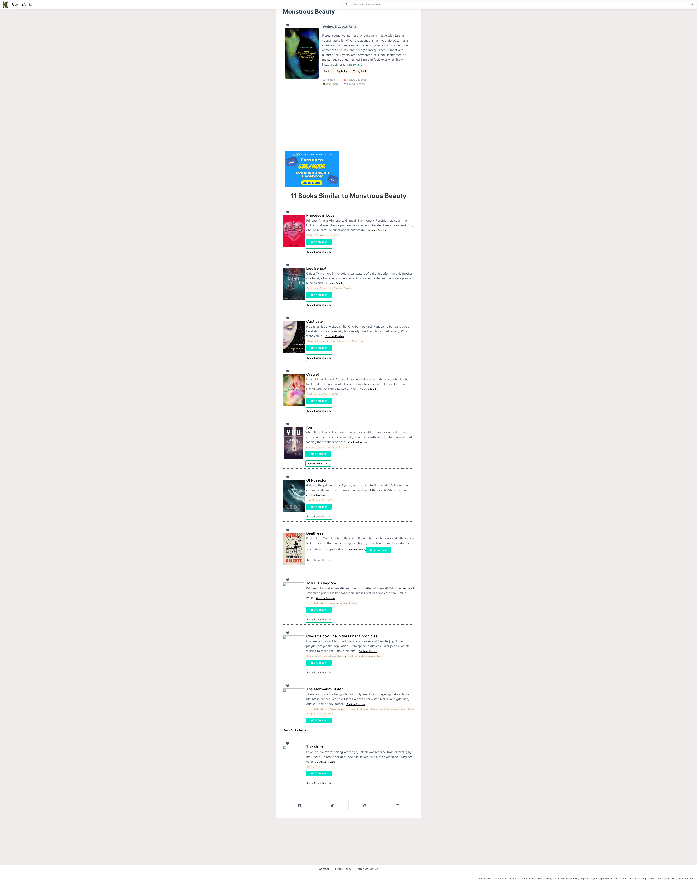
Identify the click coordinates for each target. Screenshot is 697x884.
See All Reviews (355, 83)
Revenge (348, 288)
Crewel (312, 374)
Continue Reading (377, 230)
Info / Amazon (319, 241)
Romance (320, 235)
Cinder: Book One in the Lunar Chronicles (342, 636)
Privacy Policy (342, 869)
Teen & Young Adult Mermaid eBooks (388, 709)
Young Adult (360, 71)
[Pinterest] (364, 805)
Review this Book (356, 79)
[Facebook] (299, 805)
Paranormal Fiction (334, 341)
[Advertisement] (348, 114)
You (308, 427)
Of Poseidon (316, 480)
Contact (324, 869)
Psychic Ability (313, 394)
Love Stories (335, 288)
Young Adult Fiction (354, 341)
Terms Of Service (367, 869)
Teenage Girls (327, 500)
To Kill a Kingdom (321, 583)
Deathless (314, 533)
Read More (353, 64)
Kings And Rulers (314, 341)
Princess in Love (320, 215)
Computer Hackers (314, 447)
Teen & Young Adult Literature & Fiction (365, 656)
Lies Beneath (317, 268)
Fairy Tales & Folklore (316, 603)
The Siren (314, 747)
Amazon (330, 79)
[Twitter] (332, 805)
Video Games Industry (337, 447)
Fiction (310, 235)
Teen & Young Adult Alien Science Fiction (325, 656)
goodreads (331, 83)
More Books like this (319, 251)
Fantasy (328, 71)
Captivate (314, 321)
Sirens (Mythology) (315, 766)
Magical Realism (336, 709)
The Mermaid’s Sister (324, 689)
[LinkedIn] (397, 805)
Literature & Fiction (348, 603)
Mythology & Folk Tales (357, 709)
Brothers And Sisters (316, 288)
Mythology (343, 71)
